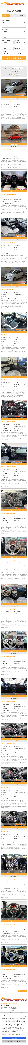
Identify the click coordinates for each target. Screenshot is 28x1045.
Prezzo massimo (6, 40)
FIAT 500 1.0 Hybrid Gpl (7, 289)
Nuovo (22, 15)
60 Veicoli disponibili (14, 58)
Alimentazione (5, 29)
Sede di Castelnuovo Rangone (10, 1003)
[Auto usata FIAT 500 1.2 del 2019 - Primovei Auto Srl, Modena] (14, 321)
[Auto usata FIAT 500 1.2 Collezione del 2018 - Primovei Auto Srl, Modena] (14, 366)
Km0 (14, 15)
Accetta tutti (14, 1038)
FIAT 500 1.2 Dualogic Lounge (8, 421)
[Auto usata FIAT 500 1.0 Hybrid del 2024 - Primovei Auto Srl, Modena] (14, 87)
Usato (6, 15)
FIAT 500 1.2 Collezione (6, 379)
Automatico (18, 53)
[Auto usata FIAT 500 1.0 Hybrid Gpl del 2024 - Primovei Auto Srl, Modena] (14, 275)
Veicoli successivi (22, 990)
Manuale (5, 53)
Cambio (4, 51)
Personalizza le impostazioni (14, 1041)
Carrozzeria (5, 35)
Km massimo (18, 46)
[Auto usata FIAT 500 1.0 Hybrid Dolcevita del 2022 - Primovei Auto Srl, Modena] (14, 227)
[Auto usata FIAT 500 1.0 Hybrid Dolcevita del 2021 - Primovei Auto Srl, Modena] (14, 180)
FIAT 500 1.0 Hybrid (6, 102)
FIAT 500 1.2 (4, 334)
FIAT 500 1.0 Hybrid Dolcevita (8, 194)
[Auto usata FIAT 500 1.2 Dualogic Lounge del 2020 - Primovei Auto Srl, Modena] (14, 409)
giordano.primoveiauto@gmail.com (18, 1012)
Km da (3, 46)
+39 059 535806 (13, 1008)
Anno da (17, 40)
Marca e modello (6, 20)
